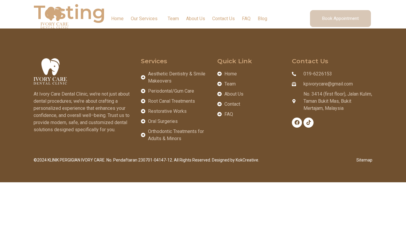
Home (117, 18)
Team (173, 18)
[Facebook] (297, 123)
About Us (195, 18)
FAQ (246, 18)
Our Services (144, 18)
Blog (262, 18)
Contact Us (223, 18)
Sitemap (364, 160)
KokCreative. (247, 160)
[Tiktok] (308, 123)
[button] (145, 18)
